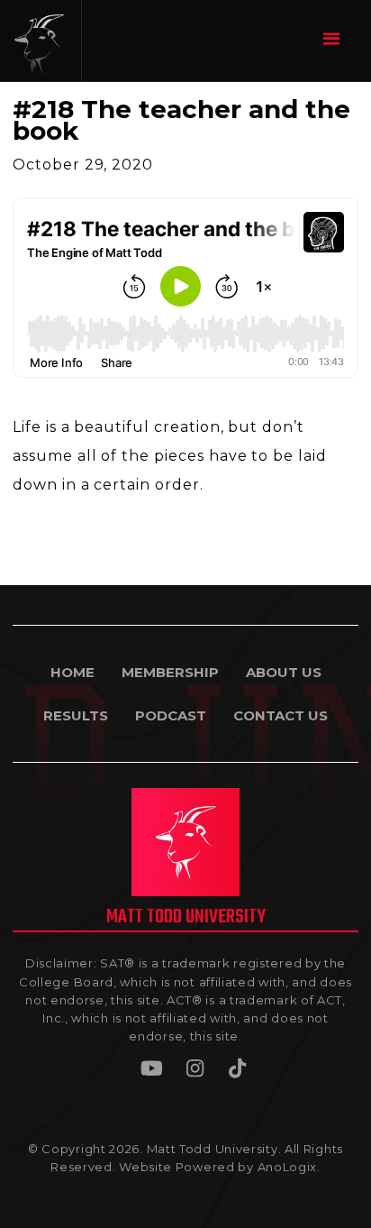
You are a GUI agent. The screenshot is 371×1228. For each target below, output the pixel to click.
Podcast (170, 715)
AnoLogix (288, 1166)
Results (75, 715)
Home (72, 672)
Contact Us (280, 715)
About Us (283, 672)
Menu (334, 38)
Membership (170, 672)
